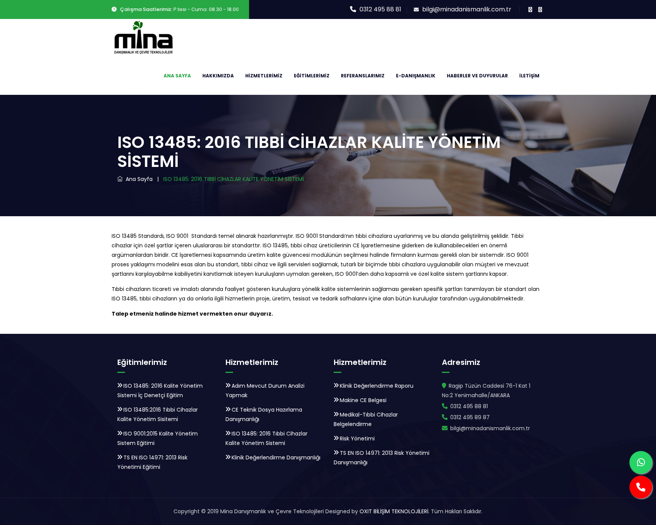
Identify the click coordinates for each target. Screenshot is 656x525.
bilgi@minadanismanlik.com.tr (466, 9)
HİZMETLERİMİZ (263, 75)
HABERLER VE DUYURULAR (477, 75)
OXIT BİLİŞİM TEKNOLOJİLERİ (393, 511)
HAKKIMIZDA (218, 75)
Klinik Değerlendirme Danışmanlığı (276, 457)
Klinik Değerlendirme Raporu (376, 386)
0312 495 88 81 (380, 9)
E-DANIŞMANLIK (415, 75)
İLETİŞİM (529, 75)
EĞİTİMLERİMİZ (312, 75)
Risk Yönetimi (357, 438)
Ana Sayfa (177, 75)
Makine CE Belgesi (363, 400)
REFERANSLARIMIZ (363, 75)
